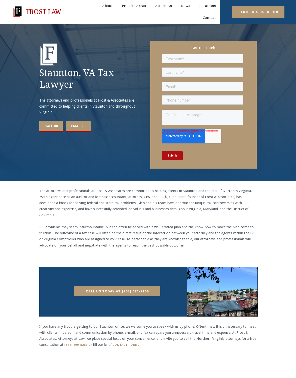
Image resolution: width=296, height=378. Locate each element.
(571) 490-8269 (76, 344)
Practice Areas (134, 6)
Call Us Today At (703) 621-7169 (117, 291)
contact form (125, 344)
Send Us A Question (258, 12)
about (107, 6)
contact (209, 18)
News (185, 6)
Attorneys (163, 6)
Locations (207, 6)
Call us (51, 126)
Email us (78, 126)
